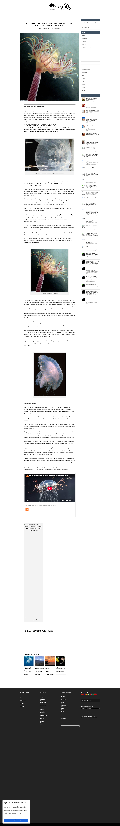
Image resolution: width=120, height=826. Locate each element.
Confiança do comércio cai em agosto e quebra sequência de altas (92, 141)
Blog (55, 28)
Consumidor (92, 113)
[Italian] (90, 694)
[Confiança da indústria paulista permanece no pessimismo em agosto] (83, 155)
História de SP (85, 53)
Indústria (94, 129)
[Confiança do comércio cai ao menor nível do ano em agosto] (83, 198)
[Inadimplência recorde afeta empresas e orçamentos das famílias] (83, 204)
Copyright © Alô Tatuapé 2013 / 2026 (88, 716)
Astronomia (92, 236)
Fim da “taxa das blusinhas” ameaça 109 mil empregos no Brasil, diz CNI (91, 186)
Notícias (26, 12)
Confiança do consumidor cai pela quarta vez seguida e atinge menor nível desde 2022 (92, 111)
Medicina (75, 12)
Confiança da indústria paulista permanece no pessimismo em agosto (92, 155)
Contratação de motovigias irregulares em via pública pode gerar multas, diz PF (92, 149)
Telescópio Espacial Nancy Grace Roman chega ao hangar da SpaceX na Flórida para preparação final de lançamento (92, 269)
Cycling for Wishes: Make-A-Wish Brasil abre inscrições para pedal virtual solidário (92, 220)
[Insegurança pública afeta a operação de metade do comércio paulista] (83, 174)
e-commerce (84, 60)
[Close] (28, 801)
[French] (85, 694)
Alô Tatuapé (28, 824)
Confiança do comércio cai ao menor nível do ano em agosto (91, 198)
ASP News (32, 12)
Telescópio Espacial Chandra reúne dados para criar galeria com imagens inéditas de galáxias (92, 234)
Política (94, 281)
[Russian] (95, 694)
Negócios (83, 63)
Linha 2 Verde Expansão (86, 47)
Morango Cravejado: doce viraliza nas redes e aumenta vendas (92, 105)
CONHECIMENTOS (86, 69)
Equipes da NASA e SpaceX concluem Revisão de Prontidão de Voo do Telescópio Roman (92, 300)
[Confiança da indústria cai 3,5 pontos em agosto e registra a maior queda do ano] (83, 126)
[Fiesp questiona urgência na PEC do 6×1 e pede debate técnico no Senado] (83, 161)
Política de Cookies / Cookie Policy (13, 815)
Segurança (84, 50)
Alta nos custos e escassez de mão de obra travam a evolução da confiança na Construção (92, 119)
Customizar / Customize (10, 818)
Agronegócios (84, 66)
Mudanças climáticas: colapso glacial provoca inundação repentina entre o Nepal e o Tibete (92, 227)
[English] (83, 694)
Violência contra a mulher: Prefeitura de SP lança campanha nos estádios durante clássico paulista (92, 255)
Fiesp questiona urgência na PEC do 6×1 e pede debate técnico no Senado (92, 162)
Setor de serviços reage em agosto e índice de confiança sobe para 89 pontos (92, 134)
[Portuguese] (93, 694)
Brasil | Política (41, 12)
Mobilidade (84, 44)
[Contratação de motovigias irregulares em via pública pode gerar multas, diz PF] (83, 148)
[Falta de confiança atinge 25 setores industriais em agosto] (83, 180)
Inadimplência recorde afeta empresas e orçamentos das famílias (91, 204)
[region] (16, 812)
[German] (87, 694)
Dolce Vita (87, 12)
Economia (49, 12)
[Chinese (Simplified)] (82, 694)
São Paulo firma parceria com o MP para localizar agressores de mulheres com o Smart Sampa (92, 248)
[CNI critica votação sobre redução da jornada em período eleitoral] (83, 193)
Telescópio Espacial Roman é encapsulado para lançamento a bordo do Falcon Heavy (92, 292)
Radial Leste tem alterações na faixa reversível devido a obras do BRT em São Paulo (92, 241)
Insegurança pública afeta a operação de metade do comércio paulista (92, 174)
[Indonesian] (88, 694)
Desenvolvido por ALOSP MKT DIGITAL (89, 717)
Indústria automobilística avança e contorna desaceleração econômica (92, 168)
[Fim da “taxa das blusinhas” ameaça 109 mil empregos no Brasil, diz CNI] (83, 186)
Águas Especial (49, 28)
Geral (83, 75)
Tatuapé (93, 12)
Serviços (87, 137)
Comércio (91, 143)
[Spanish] (96, 694)
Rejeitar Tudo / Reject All (21, 818)
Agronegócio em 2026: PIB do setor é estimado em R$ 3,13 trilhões (91, 99)
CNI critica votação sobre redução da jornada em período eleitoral (92, 193)
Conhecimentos (67, 12)
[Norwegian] (91, 694)
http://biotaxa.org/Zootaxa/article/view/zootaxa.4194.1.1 (57, 469)
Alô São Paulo (92, 215)
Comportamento (58, 12)
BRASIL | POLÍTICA (86, 38)
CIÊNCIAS (46, 526)
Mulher (83, 84)
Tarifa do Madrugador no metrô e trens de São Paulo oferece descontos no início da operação (92, 262)
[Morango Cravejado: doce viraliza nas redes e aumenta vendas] (83, 105)
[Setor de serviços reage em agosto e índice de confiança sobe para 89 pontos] (83, 134)
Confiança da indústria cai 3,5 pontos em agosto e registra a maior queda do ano (91, 127)
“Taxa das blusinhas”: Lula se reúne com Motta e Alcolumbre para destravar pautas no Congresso (92, 278)
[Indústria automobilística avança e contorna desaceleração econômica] (83, 168)
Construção (92, 121)
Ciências (58, 28)
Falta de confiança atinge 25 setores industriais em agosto (91, 180)
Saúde (81, 12)
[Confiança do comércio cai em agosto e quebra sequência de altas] (83, 142)
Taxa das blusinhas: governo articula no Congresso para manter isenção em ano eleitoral (92, 285)
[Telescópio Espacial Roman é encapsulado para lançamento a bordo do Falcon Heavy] (83, 292)
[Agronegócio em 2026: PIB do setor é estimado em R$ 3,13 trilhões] (83, 99)
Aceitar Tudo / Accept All (16, 820)
